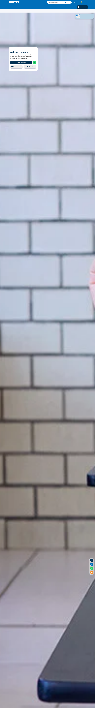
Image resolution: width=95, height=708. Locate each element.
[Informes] (91, 572)
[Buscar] (74, 2)
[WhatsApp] (91, 568)
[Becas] (91, 560)
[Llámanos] (91, 564)
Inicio (8, 10)
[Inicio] (14, 2)
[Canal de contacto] (78, 2)
